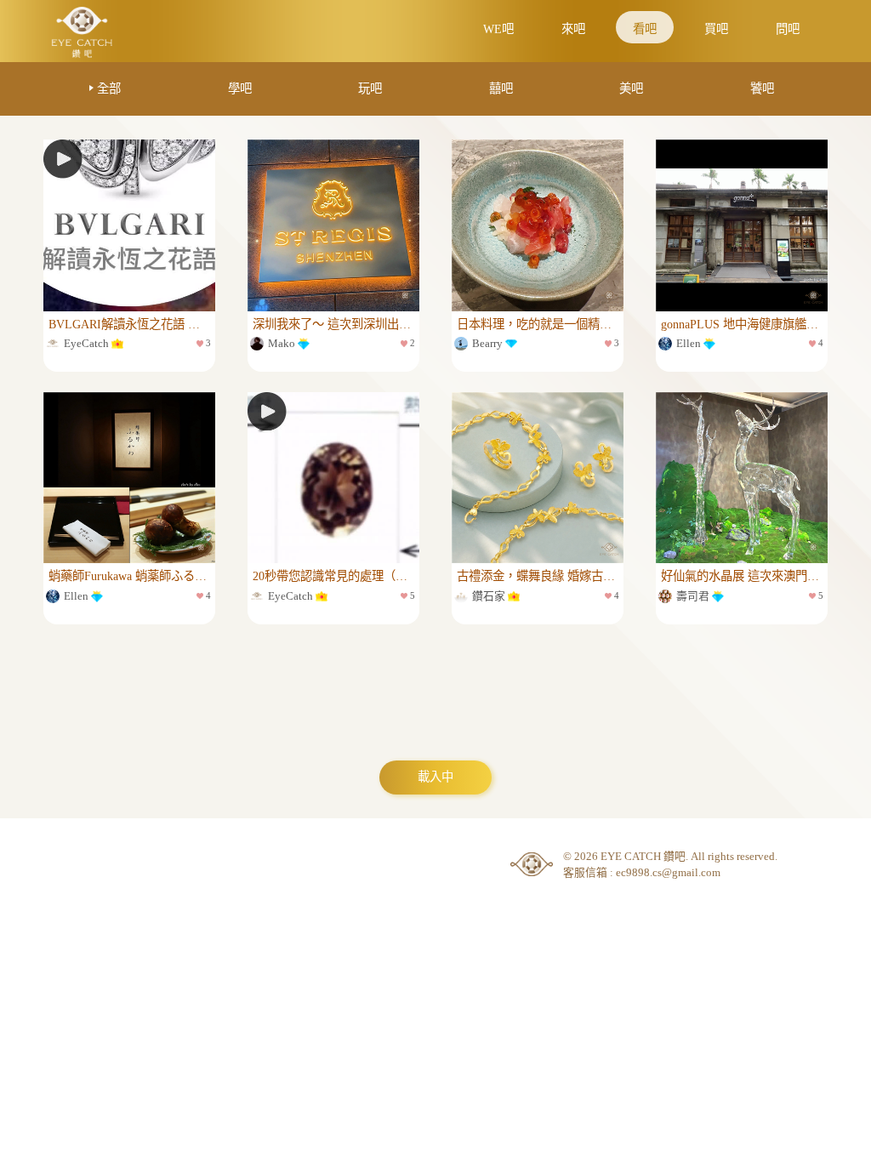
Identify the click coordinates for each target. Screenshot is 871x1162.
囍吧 (501, 88)
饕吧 (762, 88)
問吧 (788, 29)
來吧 (573, 29)
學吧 (240, 88)
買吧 (716, 29)
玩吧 (370, 88)
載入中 (435, 776)
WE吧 (498, 29)
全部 (109, 88)
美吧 (631, 88)
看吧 (645, 29)
